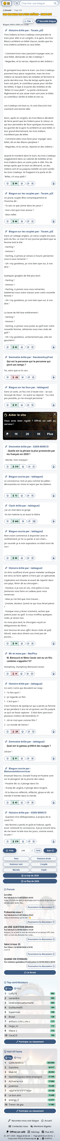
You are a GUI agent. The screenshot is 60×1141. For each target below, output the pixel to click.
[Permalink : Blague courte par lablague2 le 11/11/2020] (6, 476)
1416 (38, 850)
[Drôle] (21, 183)
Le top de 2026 (31, 875)
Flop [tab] (18, 988)
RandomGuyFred (43, 357)
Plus (50, 434)
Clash (44, 869)
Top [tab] (9, 988)
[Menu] (7, 3)
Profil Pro (48, 1138)
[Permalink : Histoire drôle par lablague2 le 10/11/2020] (6, 683)
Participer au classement (31, 1041)
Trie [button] (29, 21)
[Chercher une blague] (55, 3)
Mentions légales (41, 1126)
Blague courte (17, 476)
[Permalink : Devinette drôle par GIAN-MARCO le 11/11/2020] (6, 446)
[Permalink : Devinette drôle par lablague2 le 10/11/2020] (6, 741)
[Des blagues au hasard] (16, 3)
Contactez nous (19, 1126)
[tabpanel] (30, 1014)
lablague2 (43, 387)
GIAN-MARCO (41, 446)
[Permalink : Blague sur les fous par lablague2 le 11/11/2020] (6, 386)
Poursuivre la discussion (40, 907)
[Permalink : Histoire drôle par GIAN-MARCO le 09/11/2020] (6, 812)
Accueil (8, 10)
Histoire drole (44, 858)
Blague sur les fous (20, 387)
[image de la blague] (53, 183)
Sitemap (34, 1131)
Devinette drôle (18, 357)
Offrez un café (17, 1131)
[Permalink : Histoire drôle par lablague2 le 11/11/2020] (6, 567)
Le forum (31, 972)
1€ (16, 434)
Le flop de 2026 (31, 881)
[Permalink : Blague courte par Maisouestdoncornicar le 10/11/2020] (6, 767)
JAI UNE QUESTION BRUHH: (19, 926)
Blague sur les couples (22, 193)
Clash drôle (15, 505)
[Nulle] (7, 183)
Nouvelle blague (47, 21)
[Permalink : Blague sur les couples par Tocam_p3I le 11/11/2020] (6, 192)
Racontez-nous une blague (24, 1120)
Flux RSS (49, 1131)
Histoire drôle (17, 30)
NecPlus (32, 653)
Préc (11, 850)
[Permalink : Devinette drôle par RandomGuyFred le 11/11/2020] (6, 356)
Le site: (8, 894)
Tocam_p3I (37, 30)
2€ (27, 434)
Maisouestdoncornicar (17, 771)
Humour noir (16, 864)
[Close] (54, 414)
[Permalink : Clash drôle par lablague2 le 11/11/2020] (6, 505)
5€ (38, 434)
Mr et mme (15, 653)
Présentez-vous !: (13, 912)
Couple (43, 864)
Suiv (49, 850)
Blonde (16, 869)
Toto (16, 858)
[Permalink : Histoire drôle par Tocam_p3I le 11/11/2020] (6, 29)
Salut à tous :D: (12, 944)
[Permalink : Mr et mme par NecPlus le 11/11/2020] (6, 652)
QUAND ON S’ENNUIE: (16, 959)
